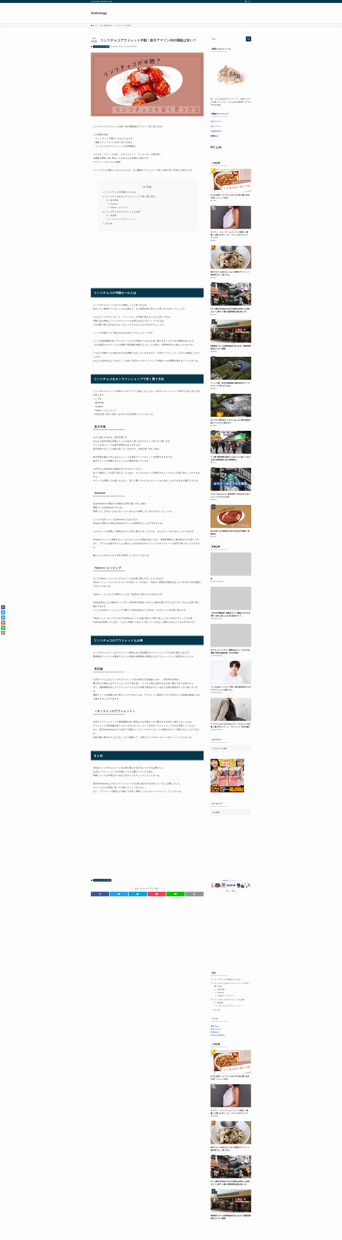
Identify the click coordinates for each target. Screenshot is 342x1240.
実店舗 (113, 215)
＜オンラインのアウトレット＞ (124, 219)
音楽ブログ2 (216, 121)
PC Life (216, 147)
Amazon (114, 204)
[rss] (246, 1)
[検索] (249, 1)
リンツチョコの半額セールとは (121, 192)
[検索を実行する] (248, 38)
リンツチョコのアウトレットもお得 (123, 212)
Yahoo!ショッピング (119, 207)
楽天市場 (114, 200)
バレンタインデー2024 (101, 46)
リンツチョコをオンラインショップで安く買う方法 (130, 196)
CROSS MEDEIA (218, 1035)
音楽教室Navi (216, 131)
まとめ (109, 223)
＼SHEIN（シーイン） (230, 880)
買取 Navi (215, 1026)
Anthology (99, 13)
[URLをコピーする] (194, 894)
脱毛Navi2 (215, 1032)
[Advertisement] (147, 257)
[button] (100, 894)
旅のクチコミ (216, 126)
